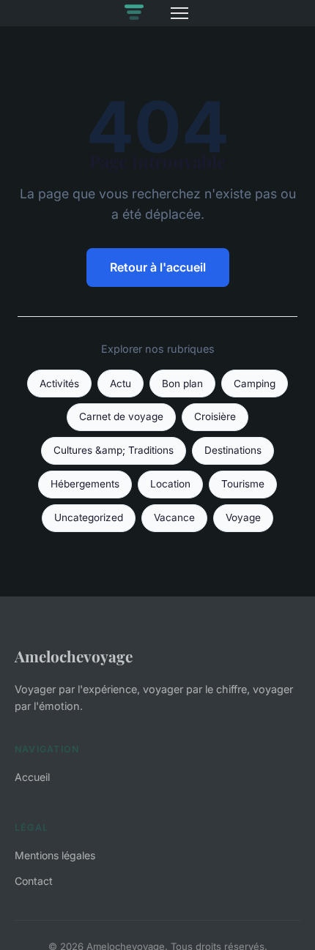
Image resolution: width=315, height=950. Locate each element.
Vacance (174, 517)
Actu (120, 383)
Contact (34, 881)
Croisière (215, 416)
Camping (254, 383)
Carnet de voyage (121, 416)
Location (170, 484)
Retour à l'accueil (158, 267)
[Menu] (179, 13)
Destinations (233, 450)
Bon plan (182, 383)
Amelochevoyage (74, 656)
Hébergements (85, 484)
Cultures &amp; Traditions (113, 450)
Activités (59, 383)
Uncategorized (88, 517)
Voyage (243, 517)
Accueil (32, 777)
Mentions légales (55, 855)
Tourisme (242, 484)
